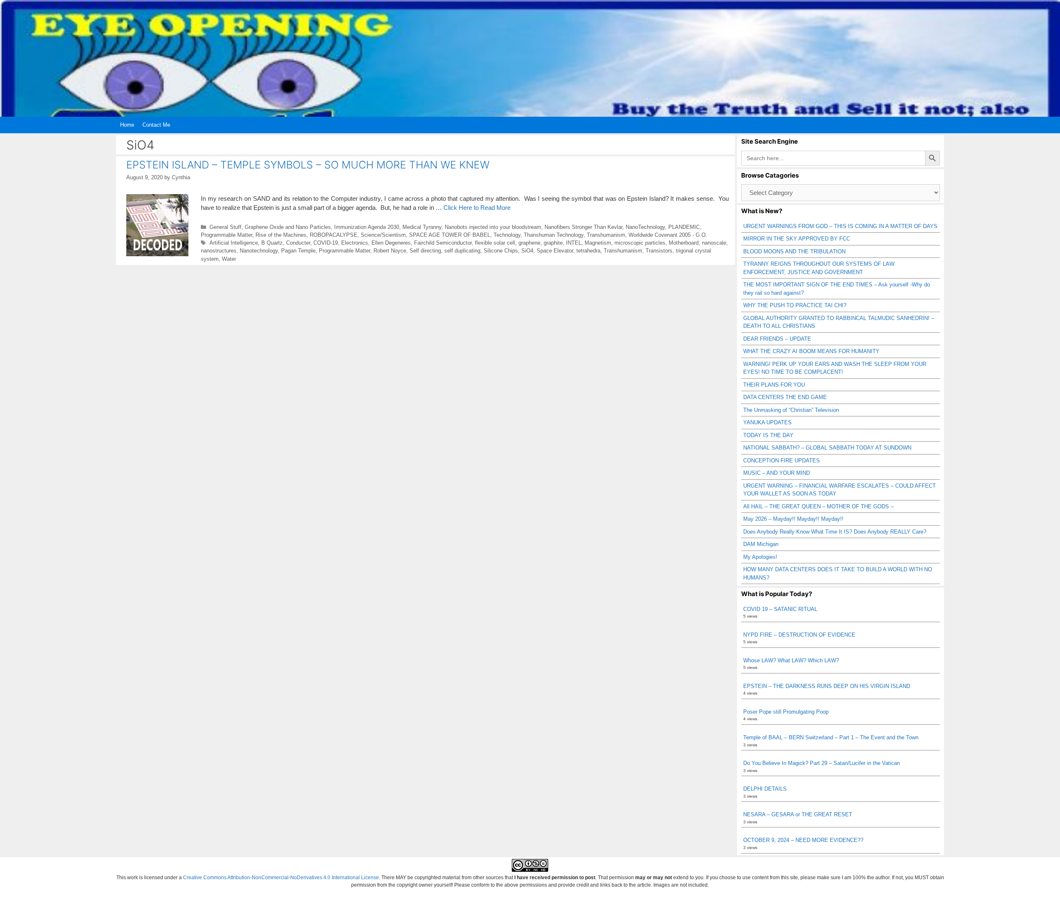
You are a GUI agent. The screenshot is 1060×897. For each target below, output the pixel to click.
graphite (553, 243)
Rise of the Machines (280, 235)
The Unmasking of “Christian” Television (791, 410)
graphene (529, 243)
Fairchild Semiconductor (443, 243)
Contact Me (156, 125)
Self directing (425, 251)
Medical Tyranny (421, 227)
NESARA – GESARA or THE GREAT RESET (797, 814)
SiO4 (527, 251)
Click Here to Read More (477, 207)
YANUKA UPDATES (767, 422)
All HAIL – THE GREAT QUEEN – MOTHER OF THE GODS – (818, 506)
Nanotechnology (259, 251)
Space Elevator (555, 251)
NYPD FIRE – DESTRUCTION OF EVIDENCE (799, 635)
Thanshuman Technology (553, 235)
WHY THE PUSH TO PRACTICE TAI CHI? (794, 305)
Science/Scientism (383, 235)
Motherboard (684, 243)
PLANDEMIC (684, 227)
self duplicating (462, 251)
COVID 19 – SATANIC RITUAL (780, 609)
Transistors (659, 251)
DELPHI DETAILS (765, 789)
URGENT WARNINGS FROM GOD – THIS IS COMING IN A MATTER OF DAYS (840, 226)
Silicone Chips (501, 251)
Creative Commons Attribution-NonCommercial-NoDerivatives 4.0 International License (281, 877)
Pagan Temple (298, 251)
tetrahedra (588, 251)
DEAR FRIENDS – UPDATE (777, 339)
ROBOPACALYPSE (333, 235)
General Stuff (225, 227)
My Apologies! (760, 557)
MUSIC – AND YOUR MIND (776, 473)
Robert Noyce (389, 251)
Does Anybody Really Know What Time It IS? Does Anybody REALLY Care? (834, 532)
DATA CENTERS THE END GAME (785, 397)
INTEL (573, 243)
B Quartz (272, 243)
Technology (507, 235)
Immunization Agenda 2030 (366, 227)
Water (229, 259)
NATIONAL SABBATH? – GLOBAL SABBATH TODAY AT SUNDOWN (827, 448)
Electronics (354, 243)
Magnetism (598, 243)
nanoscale (714, 243)
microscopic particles (639, 243)
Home (127, 125)
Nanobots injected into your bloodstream (493, 227)
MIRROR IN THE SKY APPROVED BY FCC (796, 239)
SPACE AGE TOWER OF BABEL (449, 235)
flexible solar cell (495, 243)
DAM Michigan (760, 544)
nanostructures (218, 251)
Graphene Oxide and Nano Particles (288, 227)
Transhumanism (606, 235)
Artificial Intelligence (234, 243)
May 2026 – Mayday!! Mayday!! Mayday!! (793, 519)
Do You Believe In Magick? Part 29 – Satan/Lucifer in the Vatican (821, 763)
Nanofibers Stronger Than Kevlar (583, 227)
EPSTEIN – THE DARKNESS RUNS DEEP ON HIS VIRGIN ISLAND (826, 686)
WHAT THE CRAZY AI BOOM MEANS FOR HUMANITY (811, 351)
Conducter (298, 243)
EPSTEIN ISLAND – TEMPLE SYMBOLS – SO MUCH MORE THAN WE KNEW (307, 165)
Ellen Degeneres (391, 243)
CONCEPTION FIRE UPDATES (781, 460)
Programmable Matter (226, 235)
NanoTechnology (645, 227)
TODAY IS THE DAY (768, 435)
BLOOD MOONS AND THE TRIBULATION (794, 251)
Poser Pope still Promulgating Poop (786, 712)
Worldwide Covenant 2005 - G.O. (668, 235)
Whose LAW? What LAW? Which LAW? (791, 660)
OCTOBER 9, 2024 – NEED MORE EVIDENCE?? (803, 840)
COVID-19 (325, 243)
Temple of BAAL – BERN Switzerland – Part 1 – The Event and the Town (830, 737)
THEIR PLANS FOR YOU (774, 385)
